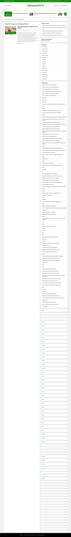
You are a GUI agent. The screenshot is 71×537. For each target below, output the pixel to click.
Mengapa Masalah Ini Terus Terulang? (48, 212)
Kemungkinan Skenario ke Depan (48, 184)
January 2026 (44, 46)
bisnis (43, 106)
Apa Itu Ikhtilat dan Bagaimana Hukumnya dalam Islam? (51, 91)
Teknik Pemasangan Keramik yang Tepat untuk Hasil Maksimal (53, 297)
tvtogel (42, 399)
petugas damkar (45, 262)
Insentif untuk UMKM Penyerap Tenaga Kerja (49, 173)
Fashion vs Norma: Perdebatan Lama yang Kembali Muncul (52, 154)
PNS (43, 264)
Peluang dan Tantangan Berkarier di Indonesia (50, 236)
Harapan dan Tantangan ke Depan (48, 163)
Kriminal (43, 190)
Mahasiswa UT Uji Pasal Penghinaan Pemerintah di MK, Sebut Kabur (54, 25)
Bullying (43, 108)
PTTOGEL (43, 478)
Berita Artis (44, 99)
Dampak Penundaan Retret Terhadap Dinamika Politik (51, 126)
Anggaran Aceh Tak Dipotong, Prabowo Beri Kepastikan (50, 1)
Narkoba (43, 228)
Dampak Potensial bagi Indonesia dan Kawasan (50, 134)
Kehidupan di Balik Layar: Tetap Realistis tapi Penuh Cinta (52, 182)
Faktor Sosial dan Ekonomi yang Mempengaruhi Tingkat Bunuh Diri (53, 150)
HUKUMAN (44, 169)
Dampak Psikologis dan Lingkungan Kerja (49, 136)
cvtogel (42, 310)
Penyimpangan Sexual (46, 245)
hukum (43, 167)
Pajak (43, 234)
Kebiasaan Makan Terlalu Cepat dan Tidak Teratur (50, 180)
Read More (19, 43)
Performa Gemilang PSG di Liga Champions (49, 251)
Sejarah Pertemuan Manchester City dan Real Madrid (51, 278)
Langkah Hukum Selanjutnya (47, 195)
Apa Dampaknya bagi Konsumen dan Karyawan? (50, 89)
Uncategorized (44, 306)
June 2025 (44, 61)
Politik (43, 266)
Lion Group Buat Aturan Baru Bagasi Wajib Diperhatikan (51, 201)
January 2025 (44, 72)
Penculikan (44, 239)
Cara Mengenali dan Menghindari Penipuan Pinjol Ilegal (51, 110)
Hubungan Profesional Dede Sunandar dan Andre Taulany (52, 165)
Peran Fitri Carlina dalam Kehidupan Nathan (10, 33)
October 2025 (44, 53)
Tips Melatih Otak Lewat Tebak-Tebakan (49, 302)
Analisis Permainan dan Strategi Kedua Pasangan (50, 87)
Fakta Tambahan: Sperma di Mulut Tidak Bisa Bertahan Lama (52, 148)
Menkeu (43, 216)
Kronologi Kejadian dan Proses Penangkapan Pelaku (51, 193)
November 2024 (45, 76)
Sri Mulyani (44, 289)
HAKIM (43, 156)
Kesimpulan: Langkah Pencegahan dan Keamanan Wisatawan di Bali (54, 186)
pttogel (42, 414)
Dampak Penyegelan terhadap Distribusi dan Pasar (51, 128)
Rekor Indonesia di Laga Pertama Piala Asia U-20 (50, 273)
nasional (43, 230)
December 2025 (45, 48)
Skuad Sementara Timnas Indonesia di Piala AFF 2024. (51, 285)
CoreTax (43, 114)
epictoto (42, 372)
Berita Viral (44, 102)
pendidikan (44, 241)
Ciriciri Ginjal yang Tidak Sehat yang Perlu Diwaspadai (51, 112)
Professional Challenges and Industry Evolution (50, 271)
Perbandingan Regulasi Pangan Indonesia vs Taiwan (51, 249)
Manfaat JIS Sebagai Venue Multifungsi (49, 205)
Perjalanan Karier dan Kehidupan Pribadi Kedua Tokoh (51, 258)
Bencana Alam (44, 97)
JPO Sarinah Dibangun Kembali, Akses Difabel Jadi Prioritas (52, 35)
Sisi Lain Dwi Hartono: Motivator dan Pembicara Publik (51, 282)
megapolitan (44, 210)
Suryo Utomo (44, 291)
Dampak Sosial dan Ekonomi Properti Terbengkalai (51, 140)
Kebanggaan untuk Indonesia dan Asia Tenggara (50, 178)
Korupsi (43, 188)
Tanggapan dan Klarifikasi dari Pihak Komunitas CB (51, 295)
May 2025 (43, 63)
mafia (43, 203)
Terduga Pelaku (44, 300)
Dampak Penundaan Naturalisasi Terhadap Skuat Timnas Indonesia (53, 124)
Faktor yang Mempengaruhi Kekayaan (48, 152)
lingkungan (44, 199)
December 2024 (45, 74)
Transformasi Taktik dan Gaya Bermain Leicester (50, 304)
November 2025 (45, 51)
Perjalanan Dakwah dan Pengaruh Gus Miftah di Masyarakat (52, 256)
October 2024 (44, 78)
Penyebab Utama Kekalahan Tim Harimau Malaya (50, 243)
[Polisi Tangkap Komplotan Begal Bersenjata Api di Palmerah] (21, 15)
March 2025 (44, 68)
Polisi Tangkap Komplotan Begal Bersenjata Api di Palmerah (35, 13)
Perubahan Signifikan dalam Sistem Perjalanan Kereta (51, 260)
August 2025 (44, 57)
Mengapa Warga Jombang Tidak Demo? (49, 214)
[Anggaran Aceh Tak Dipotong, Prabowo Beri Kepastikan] (50, 15)
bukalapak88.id (35, 5)
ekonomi (43, 146)
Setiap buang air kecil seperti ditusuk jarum (49, 280)
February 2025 (44, 70)
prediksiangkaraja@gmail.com (23, 29)
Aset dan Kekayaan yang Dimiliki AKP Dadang (50, 93)
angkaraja (43, 345)
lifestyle (43, 197)
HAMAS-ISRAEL (45, 158)
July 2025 (43, 59)
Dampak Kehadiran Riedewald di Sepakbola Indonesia (51, 122)
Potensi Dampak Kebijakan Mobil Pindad (49, 268)
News (43, 232)
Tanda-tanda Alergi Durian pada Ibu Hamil (49, 293)
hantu (43, 161)
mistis (43, 224)
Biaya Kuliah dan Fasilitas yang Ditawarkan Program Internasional (53, 104)
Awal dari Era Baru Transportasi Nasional (49, 95)
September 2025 (45, 55)
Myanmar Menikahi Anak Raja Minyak (48, 226)
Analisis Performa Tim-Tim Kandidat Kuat (49, 84)
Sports (43, 287)
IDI (42, 171)
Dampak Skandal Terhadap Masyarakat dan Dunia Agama (52, 138)
